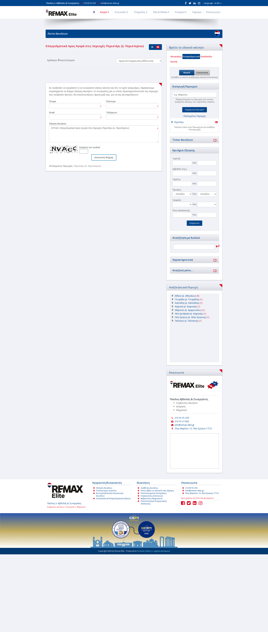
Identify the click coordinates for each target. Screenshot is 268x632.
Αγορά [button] (103, 12)
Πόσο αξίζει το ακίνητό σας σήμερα (157, 490)
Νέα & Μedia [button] (160, 12)
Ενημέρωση (194, 223)
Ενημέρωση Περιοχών (194, 109)
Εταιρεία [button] (180, 12)
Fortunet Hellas (143, 551)
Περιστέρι (179, 122)
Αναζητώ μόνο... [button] (182, 270)
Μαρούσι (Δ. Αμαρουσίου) (188, 310)
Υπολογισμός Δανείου (106, 490)
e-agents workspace (161, 551)
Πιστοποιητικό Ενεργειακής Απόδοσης (154, 502)
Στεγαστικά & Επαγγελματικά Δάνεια (113, 498)
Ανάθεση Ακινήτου (149, 487)
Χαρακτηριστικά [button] (182, 259)
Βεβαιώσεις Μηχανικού (152, 498)
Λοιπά (173, 61)
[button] (177, 122)
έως (194, 162)
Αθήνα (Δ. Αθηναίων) (185, 295)
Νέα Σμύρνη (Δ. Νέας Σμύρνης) (190, 317)
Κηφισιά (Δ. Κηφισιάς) (186, 306)
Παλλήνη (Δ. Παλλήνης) (186, 320)
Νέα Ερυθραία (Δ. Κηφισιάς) (189, 313)
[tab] (194, 122)
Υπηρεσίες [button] (140, 12)
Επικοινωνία (213, 12)
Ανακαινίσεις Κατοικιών (152, 495)
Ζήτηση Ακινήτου (104, 487)
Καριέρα (196, 12)
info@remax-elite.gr (110, 3)
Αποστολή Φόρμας (103, 157)
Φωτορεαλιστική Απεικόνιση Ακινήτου (109, 494)
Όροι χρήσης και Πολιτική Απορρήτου (197, 498)
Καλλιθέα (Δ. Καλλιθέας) (187, 302)
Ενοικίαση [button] (121, 12)
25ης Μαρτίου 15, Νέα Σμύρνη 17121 (193, 428)
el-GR (212, 3)
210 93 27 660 (182, 421)
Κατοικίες (176, 56)
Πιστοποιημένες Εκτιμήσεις (154, 493)
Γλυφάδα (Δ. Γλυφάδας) (187, 299)
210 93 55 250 (89, 3)
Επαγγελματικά (191, 56)
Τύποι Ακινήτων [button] (182, 139)
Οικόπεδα (206, 56)
